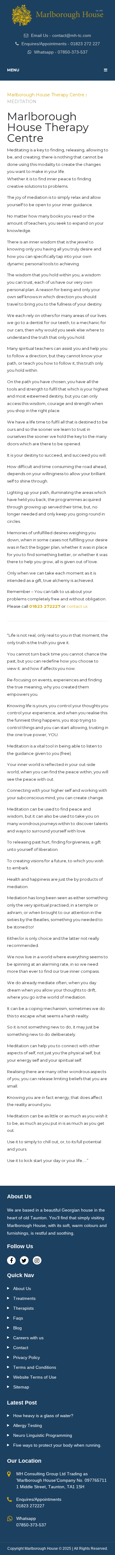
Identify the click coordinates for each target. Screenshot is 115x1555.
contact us (77, 606)
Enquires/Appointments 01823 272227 (38, 1502)
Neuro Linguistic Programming (42, 1435)
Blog (17, 1327)
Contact (20, 1347)
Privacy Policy (26, 1357)
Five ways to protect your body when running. (57, 1445)
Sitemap (21, 1387)
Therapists (23, 1308)
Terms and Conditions (34, 1367)
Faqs (18, 1318)
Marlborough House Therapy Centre (45, 95)
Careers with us (28, 1337)
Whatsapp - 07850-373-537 (60, 52)
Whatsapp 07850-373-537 (31, 1521)
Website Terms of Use (34, 1377)
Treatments (24, 1298)
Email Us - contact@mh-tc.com (60, 35)
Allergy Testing (27, 1425)
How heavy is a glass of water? (43, 1415)
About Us (22, 1288)
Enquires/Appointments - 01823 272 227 (60, 43)
